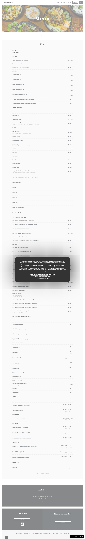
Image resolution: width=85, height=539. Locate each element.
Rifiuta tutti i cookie (43, 274)
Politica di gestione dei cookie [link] (42, 278)
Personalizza (52, 274)
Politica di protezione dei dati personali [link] (43, 276)
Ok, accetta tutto (34, 274)
